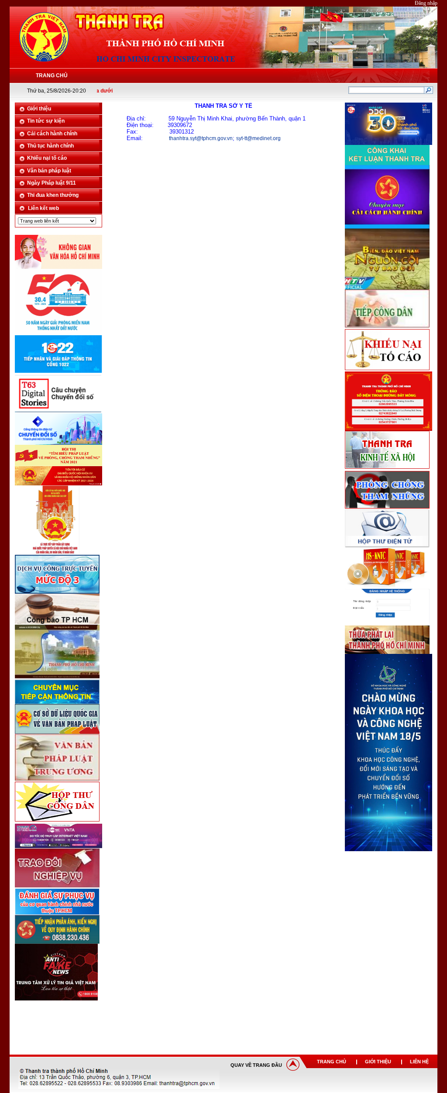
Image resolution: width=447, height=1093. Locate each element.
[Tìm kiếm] (428, 91)
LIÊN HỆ (419, 1061)
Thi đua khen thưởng (53, 195)
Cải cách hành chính (52, 134)
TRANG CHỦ (331, 1061)
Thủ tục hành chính (50, 146)
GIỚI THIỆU (378, 1061)
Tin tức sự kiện (46, 121)
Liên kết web (43, 208)
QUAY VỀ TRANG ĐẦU (256, 1065)
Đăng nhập (426, 3)
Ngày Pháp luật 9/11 (51, 183)
